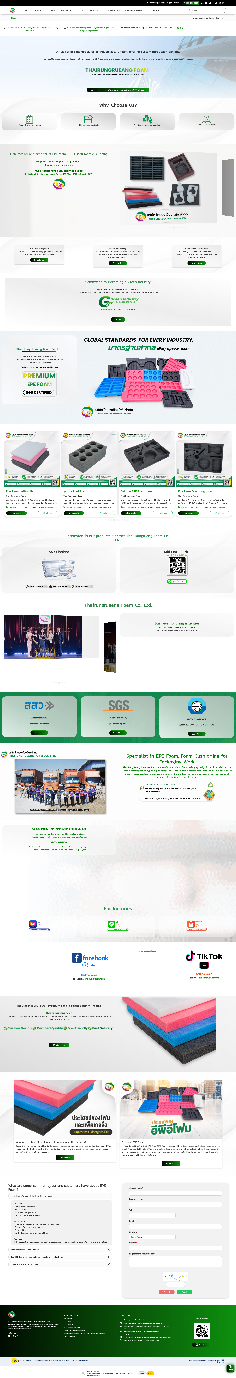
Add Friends (203, 1345)
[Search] (223, 10)
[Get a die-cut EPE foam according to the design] (204, 459)
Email (131, 1221)
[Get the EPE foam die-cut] (32, 459)
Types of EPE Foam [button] (89, 10)
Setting (141, 1373)
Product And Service (62, 10)
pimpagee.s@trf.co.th (89, 30)
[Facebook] (206, 3)
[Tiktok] (210, 3)
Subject (132, 1242)
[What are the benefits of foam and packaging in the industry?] (65, 1109)
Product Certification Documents (75, 1330)
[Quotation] (216, 3)
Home (25, 10)
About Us (39, 10)
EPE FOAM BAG (69, 1324)
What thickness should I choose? (25, 1249)
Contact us (156, 10)
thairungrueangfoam (147, 950)
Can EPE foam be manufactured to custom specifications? (37, 1256)
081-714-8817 (37, 27)
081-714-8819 (25, 27)
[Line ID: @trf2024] (178, 27)
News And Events (69, 1336)
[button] (169, 227)
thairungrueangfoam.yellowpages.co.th (158, 1337)
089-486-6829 (50, 27)
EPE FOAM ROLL (69, 1318)
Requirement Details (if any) (142, 1253)
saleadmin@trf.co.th (105, 27)
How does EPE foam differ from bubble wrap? (31, 1195)
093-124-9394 (13, 27)
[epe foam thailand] (12, 10)
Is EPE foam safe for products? (25, 1264)
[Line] (202, 3)
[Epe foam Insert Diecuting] (147, 459)
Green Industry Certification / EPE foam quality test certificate (84, 1333)
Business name (136, 1199)
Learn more (96, 1375)
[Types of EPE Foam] (171, 1109)
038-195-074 (31, 30)
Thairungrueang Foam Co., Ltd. (65, 1360)
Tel (130, 1210)
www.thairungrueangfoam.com (134, 1337)
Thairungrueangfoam (95, 978)
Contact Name (135, 1188)
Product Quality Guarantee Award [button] (124, 10)
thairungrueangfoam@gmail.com (81, 27)
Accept (150, 1373)
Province (133, 1232)
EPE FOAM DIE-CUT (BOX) (72, 1327)
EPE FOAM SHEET (69, 1321)
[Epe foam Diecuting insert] (89, 459)
